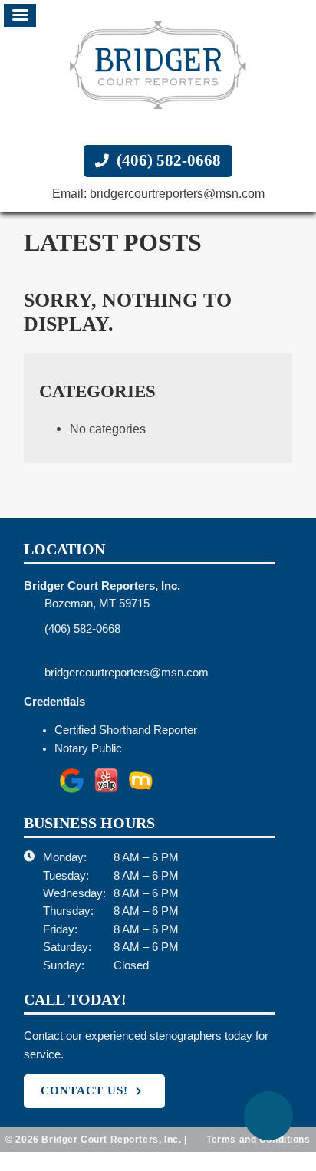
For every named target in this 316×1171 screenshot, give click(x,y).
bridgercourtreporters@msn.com (140, 672)
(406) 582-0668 (166, 160)
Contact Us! (85, 1091)
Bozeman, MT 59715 (102, 603)
